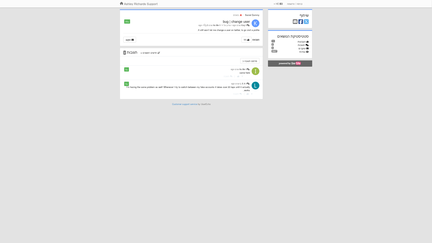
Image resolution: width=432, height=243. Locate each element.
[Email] (295, 22)
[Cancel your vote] (242, 76)
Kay (243, 25)
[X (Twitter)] (306, 22)
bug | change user (236, 21)
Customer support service (184, 104)
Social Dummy (252, 15)
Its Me (216, 25)
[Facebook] (300, 22)
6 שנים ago (239, 69)
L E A (242, 83)
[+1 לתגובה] (238, 76)
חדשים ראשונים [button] (150, 52)
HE (277, 3)
